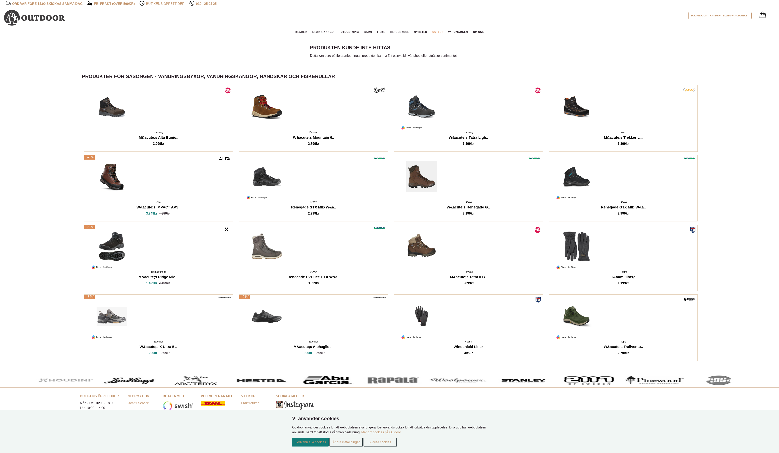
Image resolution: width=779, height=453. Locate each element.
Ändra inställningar (346, 442)
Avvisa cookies (380, 442)
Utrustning (350, 32)
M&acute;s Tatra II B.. (468, 278)
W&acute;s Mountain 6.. (313, 138)
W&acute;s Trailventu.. (623, 347)
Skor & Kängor (324, 32)
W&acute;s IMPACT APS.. (159, 208)
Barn (368, 32)
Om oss (478, 32)
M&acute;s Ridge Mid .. (159, 278)
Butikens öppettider (165, 3)
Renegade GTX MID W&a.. (313, 208)
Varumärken (458, 32)
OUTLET (437, 32)
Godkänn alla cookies (310, 442)
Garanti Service (138, 403)
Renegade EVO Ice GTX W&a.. (313, 278)
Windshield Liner (468, 347)
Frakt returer (250, 403)
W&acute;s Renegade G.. (468, 208)
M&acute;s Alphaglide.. (314, 347)
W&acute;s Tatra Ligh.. (468, 138)
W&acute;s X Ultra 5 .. (158, 347)
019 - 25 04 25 (206, 3)
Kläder (301, 32)
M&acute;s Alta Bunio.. (158, 138)
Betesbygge (399, 32)
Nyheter (420, 32)
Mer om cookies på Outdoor (381, 432)
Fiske (381, 32)
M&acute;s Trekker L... (623, 138)
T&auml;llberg (623, 278)
